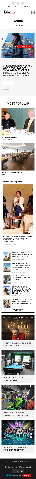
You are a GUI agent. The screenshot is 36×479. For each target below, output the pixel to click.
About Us (10, 6)
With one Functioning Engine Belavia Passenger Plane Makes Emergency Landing (17, 68)
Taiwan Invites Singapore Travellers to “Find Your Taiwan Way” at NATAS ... (22, 254)
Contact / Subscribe (22, 6)
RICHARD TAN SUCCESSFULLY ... (13, 137)
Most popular (18, 103)
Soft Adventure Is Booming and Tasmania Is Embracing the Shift (22, 278)
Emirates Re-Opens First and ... (14, 173)
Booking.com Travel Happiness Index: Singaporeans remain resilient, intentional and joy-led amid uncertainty (17, 239)
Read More (8, 83)
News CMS (17, 475)
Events (18, 310)
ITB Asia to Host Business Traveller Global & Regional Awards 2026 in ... (22, 301)
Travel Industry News (13, 181)
